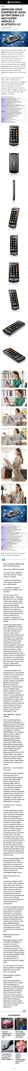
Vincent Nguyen (6, 27)
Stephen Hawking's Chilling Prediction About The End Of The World (20, 1058)
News (3, 6)
